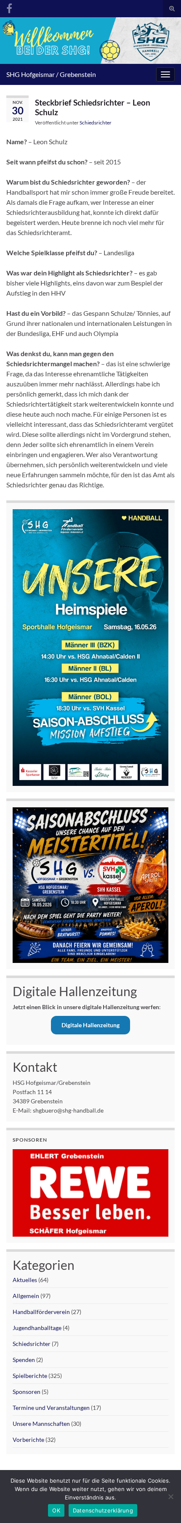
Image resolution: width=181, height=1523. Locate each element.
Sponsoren (26, 1391)
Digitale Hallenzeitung (90, 1025)
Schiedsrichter (96, 122)
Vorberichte (28, 1439)
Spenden (24, 1359)
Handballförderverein (41, 1311)
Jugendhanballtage (37, 1327)
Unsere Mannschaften (41, 1423)
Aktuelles (25, 1279)
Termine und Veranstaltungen (51, 1407)
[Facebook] (9, 7)
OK (56, 1510)
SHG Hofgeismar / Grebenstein (51, 74)
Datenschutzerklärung (103, 1510)
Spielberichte (30, 1375)
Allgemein (26, 1295)
